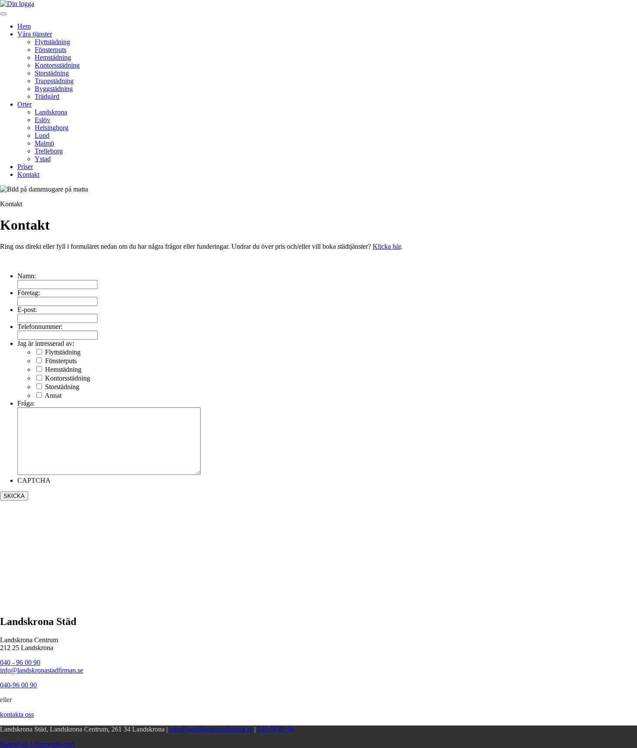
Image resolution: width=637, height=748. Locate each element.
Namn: (26, 276)
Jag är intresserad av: (45, 343)
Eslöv (42, 120)
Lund (42, 135)
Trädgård (47, 96)
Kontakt (28, 174)
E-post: (27, 309)
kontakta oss (17, 714)
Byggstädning (54, 88)
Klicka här (387, 246)
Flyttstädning (52, 42)
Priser (25, 166)
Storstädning (52, 73)
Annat (53, 395)
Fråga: (26, 403)
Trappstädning (54, 81)
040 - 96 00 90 (20, 662)
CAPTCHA (34, 480)
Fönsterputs (50, 49)
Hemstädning (53, 57)
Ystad (43, 159)
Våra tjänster (34, 34)
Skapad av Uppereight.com (37, 744)
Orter (24, 104)
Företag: (28, 292)
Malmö (44, 143)
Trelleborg (49, 151)
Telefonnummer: (39, 326)
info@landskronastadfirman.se (41, 670)
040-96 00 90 (275, 729)
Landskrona (51, 112)
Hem (24, 26)
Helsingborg (51, 127)
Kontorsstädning (57, 65)
